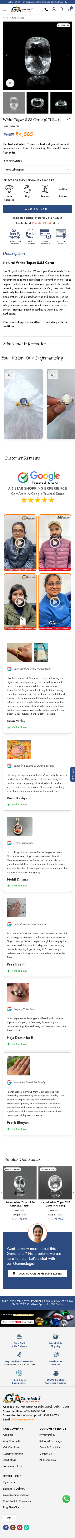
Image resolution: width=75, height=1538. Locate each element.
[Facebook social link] (6, 1527)
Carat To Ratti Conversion (17, 1501)
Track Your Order (13, 1466)
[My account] (54, 9)
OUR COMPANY (13, 1429)
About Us (8, 1435)
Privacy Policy (47, 1435)
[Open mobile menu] (5, 9)
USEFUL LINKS (12, 1476)
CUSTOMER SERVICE (52, 1429)
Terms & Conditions (50, 1447)
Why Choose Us (12, 1441)
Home (5, 17)
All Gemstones (47, 1460)
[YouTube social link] (19, 1527)
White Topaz (18, 17)
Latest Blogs (9, 1460)
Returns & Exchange (50, 1441)
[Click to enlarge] (10, 83)
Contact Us (45, 1454)
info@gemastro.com (23, 1419)
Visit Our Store (11, 1447)
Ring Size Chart (11, 1507)
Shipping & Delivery (14, 1489)
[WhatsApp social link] (26, 1527)
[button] (7, 56)
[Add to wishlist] (68, 119)
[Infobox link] (19, 1340)
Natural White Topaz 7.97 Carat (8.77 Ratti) (55, 1204)
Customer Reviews (13, 1454)
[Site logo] (22, 9)
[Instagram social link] (13, 1527)
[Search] (61, 9)
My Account (9, 1482)
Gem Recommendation (16, 1495)
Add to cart (37, 209)
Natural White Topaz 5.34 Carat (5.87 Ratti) (20, 1204)
